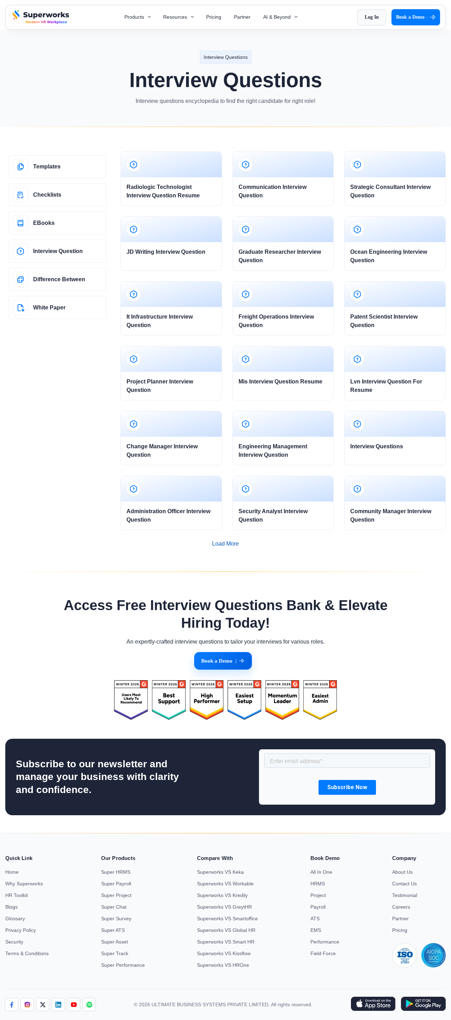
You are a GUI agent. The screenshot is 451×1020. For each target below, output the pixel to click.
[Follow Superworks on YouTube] (73, 1004)
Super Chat (113, 907)
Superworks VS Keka (220, 872)
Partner (242, 17)
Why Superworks (24, 883)
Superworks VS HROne (223, 965)
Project (318, 895)
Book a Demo (412, 17)
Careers (401, 907)
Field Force (323, 953)
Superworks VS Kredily (222, 895)
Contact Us (404, 883)
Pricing (213, 17)
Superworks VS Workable (225, 883)
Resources (176, 17)
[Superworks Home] (40, 22)
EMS (315, 930)
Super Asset (114, 942)
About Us (402, 872)
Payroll (318, 907)
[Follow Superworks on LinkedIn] (58, 1004)
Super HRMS (115, 872)
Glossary (15, 918)
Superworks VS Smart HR (225, 942)
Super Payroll (116, 883)
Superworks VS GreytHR (224, 907)
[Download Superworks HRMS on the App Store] (373, 1004)
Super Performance (123, 965)
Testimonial (404, 895)
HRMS (317, 883)
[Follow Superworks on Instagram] (27, 1004)
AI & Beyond (277, 17)
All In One (321, 872)
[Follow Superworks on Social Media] (89, 1004)
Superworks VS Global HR (226, 930)
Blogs (11, 907)
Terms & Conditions (27, 953)
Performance (324, 942)
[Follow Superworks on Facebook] (11, 1004)
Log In (372, 17)
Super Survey (116, 918)
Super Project (116, 895)
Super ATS (113, 930)
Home (12, 872)
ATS (315, 918)
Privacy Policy (20, 930)
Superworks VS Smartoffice (227, 918)
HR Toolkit (16, 895)
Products (135, 17)
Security (14, 942)
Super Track (114, 953)
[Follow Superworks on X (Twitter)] (42, 1004)
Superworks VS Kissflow (224, 953)
